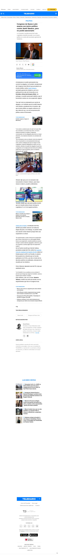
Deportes (39, 17)
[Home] (29, 14)
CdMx (9, 9)
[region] (29, 3)
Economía (50, 17)
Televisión (22, 17)
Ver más (37, 332)
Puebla (38, 9)
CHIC (34, 546)
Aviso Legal (34, 503)
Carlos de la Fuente (21, 225)
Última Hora (4, 17)
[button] (17, 64)
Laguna (32, 9)
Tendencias (34, 17)
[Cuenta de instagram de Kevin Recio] (27, 336)
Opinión (55, 17)
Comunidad (9, 17)
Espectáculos (28, 17)
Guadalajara (24, 9)
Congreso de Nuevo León (34, 315)
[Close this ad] (57, 553)
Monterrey (16, 9)
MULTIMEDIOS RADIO (35, 548)
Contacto (37, 505)
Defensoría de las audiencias (26, 505)
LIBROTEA (29, 550)
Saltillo (44, 9)
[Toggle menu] (1, 13)
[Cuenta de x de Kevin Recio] (24, 336)
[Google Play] (24, 535)
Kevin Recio (19, 68)
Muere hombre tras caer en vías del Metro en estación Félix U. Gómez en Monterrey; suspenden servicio (32, 411)
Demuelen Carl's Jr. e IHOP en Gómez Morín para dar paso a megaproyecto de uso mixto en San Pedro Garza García (32, 386)
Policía (14, 17)
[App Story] (33, 535)
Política (18, 17)
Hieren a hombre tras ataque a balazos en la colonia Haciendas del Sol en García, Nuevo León (23, 216)
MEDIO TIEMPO (28, 546)
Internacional (45, 17)
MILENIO (20, 546)
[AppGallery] (29, 540)
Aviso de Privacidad (25, 503)
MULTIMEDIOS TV (23, 548)
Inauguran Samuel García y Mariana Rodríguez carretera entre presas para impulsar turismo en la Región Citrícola (32, 395)
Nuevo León (20, 315)
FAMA (38, 546)
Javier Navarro (32, 88)
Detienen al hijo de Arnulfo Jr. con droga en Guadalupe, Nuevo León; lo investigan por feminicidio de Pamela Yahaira (32, 420)
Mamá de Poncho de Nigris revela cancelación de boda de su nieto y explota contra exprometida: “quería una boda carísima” (32, 403)
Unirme (36, 75)
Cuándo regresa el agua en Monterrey (22, 119)
